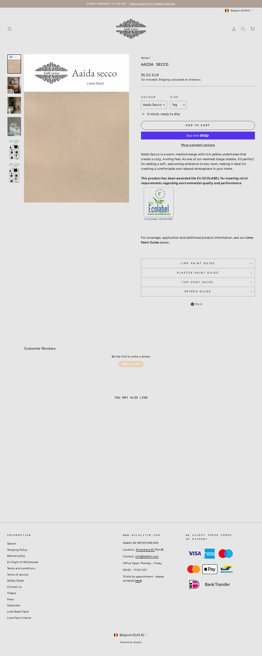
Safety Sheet (15, 580)
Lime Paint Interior (19, 617)
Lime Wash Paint (18, 611)
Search (11, 543)
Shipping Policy (17, 549)
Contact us (14, 586)
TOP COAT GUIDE (198, 282)
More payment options (198, 145)
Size (174, 97)
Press (10, 599)
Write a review (131, 364)
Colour (148, 97)
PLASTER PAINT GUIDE (198, 272)
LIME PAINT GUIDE (198, 263)
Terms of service (17, 574)
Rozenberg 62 (145, 549)
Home (145, 57)
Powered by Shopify (131, 642)
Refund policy (16, 556)
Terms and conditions (21, 568)
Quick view (37, 487)
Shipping (164, 79)
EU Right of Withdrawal (22, 562)
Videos (11, 593)
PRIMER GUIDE (197, 291)
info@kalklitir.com (147, 556)
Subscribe (13, 605)
